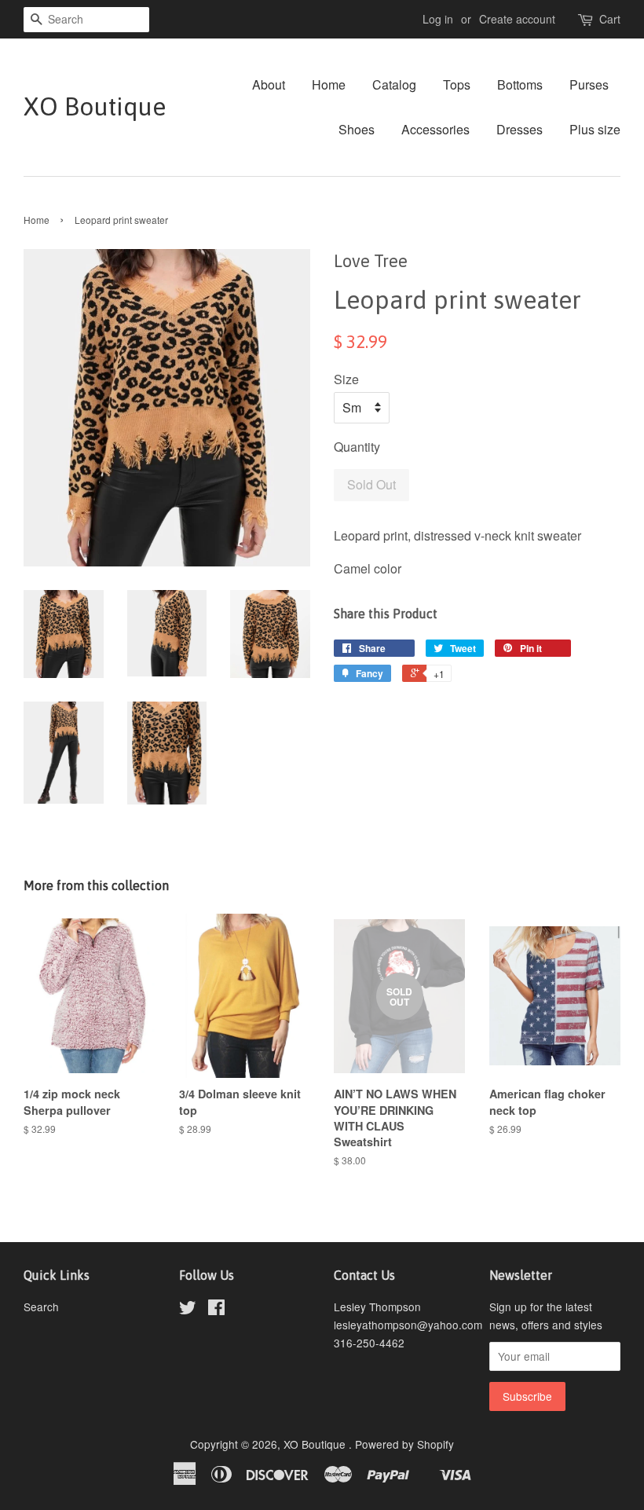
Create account (517, 19)
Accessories (435, 129)
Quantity (357, 447)
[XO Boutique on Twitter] (187, 1310)
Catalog (394, 84)
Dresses (519, 129)
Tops (456, 84)
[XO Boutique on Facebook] (216, 1310)
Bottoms (520, 84)
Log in (438, 19)
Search (41, 1306)
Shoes (356, 129)
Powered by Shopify (404, 1444)
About (268, 84)
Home (329, 84)
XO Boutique (95, 106)
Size (346, 379)
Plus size (594, 129)
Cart (609, 19)
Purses (589, 84)
